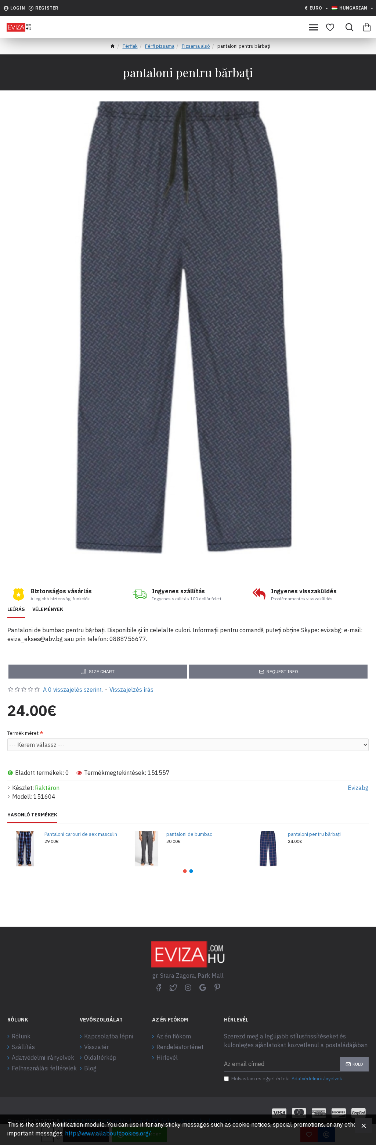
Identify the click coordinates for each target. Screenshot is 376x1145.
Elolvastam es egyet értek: (286, 1079)
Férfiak (130, 46)
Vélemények (47, 609)
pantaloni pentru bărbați (314, 834)
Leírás (16, 609)
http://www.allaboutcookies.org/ (108, 1133)
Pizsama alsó (196, 46)
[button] (185, 871)
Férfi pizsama (159, 46)
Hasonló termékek (32, 815)
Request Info (282, 671)
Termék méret (23, 733)
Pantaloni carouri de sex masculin (80, 834)
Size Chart (102, 671)
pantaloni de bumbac (189, 834)
